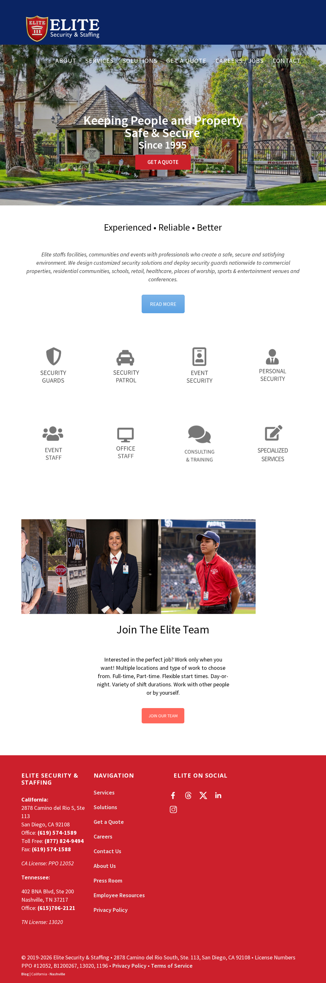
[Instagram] (173, 809)
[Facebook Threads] (188, 795)
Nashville (57, 974)
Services (99, 60)
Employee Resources (119, 895)
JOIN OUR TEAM (163, 716)
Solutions (140, 60)
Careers (103, 836)
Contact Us (107, 851)
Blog (25, 974)
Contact (287, 60)
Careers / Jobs (240, 60)
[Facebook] (173, 795)
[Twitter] (203, 795)
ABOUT (65, 60)
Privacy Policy (111, 909)
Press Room (108, 880)
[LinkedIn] (218, 795)
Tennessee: (35, 877)
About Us (105, 865)
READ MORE (163, 304)
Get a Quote (186, 60)
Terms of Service (172, 965)
